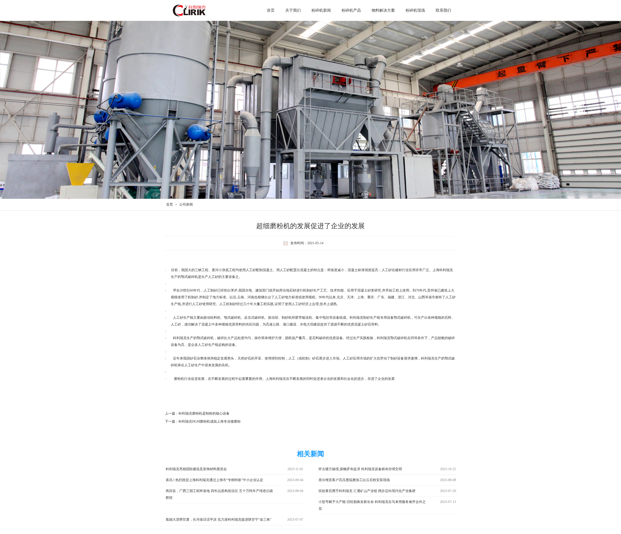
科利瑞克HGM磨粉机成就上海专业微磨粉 (210, 421)
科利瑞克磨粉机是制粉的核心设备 (204, 413)
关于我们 (293, 10)
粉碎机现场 (415, 10)
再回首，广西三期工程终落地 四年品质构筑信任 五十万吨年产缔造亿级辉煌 (219, 494)
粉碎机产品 (351, 10)
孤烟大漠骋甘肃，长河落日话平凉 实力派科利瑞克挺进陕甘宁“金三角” (218, 519)
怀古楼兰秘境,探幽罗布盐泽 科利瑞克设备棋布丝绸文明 (360, 469)
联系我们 (443, 10)
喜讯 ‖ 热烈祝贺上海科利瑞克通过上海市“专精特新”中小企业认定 (214, 480)
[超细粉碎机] (199, 11)
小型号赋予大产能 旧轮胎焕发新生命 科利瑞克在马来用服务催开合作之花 (372, 505)
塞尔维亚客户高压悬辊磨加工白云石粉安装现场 (354, 480)
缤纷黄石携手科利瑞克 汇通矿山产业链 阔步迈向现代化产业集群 (367, 491)
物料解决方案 (383, 10)
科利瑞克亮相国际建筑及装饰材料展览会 (196, 469)
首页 (271, 10)
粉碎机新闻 (321, 10)
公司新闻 (186, 204)
